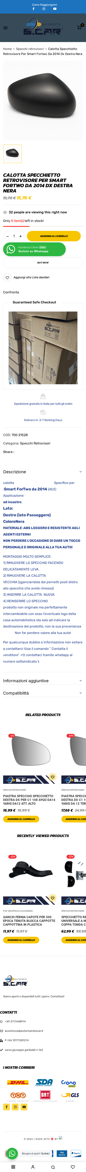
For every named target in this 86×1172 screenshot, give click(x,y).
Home (7, 49)
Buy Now (43, 263)
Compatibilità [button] (16, 693)
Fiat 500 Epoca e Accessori (18, 911)
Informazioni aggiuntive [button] (26, 680)
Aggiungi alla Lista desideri (31, 277)
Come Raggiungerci (44, 4)
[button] (80, 28)
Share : (8, 452)
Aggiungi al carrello (21, 819)
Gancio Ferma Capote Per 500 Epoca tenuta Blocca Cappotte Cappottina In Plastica (29, 920)
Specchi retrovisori (30, 49)
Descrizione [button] (14, 471)
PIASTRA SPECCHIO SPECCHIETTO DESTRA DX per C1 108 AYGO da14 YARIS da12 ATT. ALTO (29, 800)
